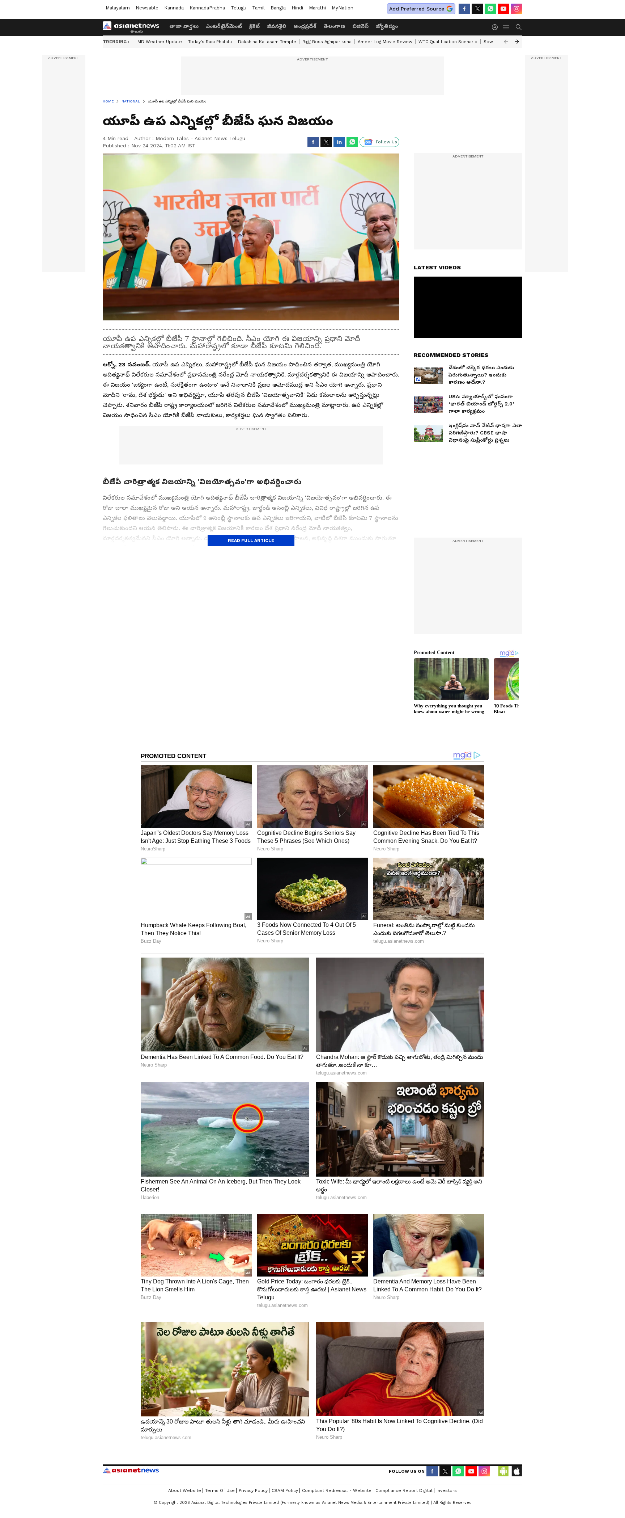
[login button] (496, 27)
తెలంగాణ (334, 26)
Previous (506, 42)
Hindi (297, 7)
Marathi (317, 7)
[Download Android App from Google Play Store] (503, 1471)
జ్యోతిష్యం (387, 26)
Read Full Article (251, 540)
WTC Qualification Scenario (447, 41)
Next (516, 42)
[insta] (516, 9)
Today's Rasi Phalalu (210, 41)
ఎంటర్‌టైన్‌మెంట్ (224, 26)
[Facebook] (464, 9)
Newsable (147, 7)
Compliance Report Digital (404, 1490)
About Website (184, 1490)
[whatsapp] (490, 9)
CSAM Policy (285, 1490)
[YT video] (503, 9)
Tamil (258, 7)
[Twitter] (477, 9)
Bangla (278, 7)
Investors (447, 1490)
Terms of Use (220, 1490)
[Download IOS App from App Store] (516, 1471)
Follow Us (386, 141)
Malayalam (118, 7)
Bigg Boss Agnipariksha (327, 41)
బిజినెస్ (360, 26)
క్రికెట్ (254, 26)
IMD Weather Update (159, 41)
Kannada (174, 7)
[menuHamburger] (506, 27)
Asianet (131, 1470)
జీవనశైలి (276, 26)
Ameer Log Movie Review (385, 41)
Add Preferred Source (416, 9)
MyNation (342, 7)
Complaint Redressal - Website (336, 1490)
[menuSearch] (519, 27)
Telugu (238, 7)
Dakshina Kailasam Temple (267, 41)
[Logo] (133, 27)
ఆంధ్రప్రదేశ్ (304, 26)
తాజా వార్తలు (184, 26)
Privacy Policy (253, 1490)
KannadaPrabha (207, 7)
